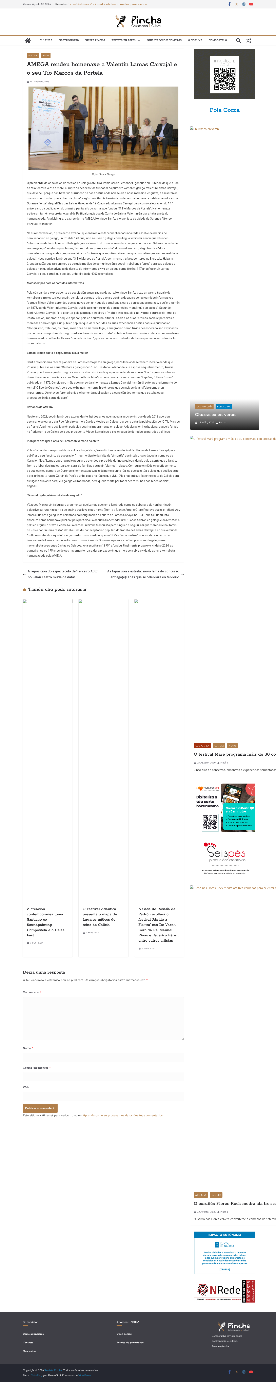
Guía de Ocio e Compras (164, 40)
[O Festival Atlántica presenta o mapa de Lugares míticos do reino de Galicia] (103, 602)
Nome (28, 1048)
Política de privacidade (130, 1342)
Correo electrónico (37, 1068)
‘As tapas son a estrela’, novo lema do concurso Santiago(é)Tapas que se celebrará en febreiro (143, 574)
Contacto (28, 1342)
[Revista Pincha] (28, 40)
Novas (46, 55)
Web (26, 1087)
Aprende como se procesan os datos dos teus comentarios (123, 1115)
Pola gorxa (223, 406)
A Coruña (195, 40)
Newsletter (29, 1351)
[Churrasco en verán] (224, 129)
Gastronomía (69, 40)
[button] (138, 41)
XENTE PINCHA (95, 40)
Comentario (32, 992)
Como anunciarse (33, 1333)
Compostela (218, 40)
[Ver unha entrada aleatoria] (248, 40)
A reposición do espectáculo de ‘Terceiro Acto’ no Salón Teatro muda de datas (63, 574)
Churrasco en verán (215, 415)
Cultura (46, 40)
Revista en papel (124, 40)
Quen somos (124, 1333)
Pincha (222, 422)
